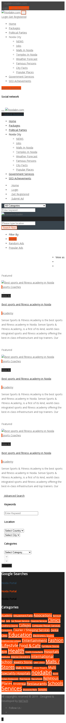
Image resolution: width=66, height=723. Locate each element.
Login (4, 8)
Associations (43, 615)
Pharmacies (24, 679)
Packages (14, 28)
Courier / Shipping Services (31, 630)
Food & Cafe (30, 645)
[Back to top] (2, 719)
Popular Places (25, 72)
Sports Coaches (11, 287)
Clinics (54, 620)
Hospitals (51, 651)
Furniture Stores (50, 646)
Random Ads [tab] (16, 243)
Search (6, 565)
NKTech (23, 701)
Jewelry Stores (23, 662)
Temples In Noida (26, 54)
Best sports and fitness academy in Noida (26, 304)
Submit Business (11, 88)
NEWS (19, 41)
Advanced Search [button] (14, 495)
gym (4, 652)
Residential (19, 684)
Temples (42, 689)
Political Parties (18, 32)
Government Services (21, 76)
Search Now (9, 227)
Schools (55, 683)
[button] (23, 37)
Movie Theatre (40, 668)
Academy (7, 313)
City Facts (22, 68)
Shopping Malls (30, 689)
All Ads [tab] (13, 239)
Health (16, 650)
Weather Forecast (26, 59)
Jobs (18, 46)
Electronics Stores (43, 635)
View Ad (6, 295)
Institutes (5, 657)
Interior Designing (20, 656)
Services (11, 688)
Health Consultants (34, 652)
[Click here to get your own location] (37, 223)
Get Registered (20, 8)
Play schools (36, 679)
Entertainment (34, 640)
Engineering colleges (11, 641)
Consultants (6, 630)
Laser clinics (39, 662)
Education (20, 634)
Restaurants (37, 683)
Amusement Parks (23, 615)
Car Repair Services (20, 621)
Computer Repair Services (46, 625)
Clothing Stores (9, 625)
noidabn (41, 672)
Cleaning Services (38, 621)
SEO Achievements (20, 81)
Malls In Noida (24, 50)
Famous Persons (26, 63)
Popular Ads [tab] (16, 247)
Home (12, 23)
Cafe (8, 621)
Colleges (25, 625)
